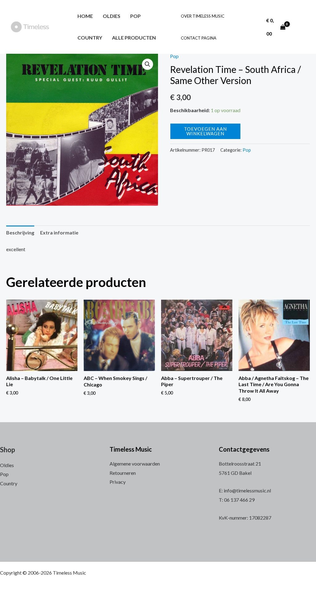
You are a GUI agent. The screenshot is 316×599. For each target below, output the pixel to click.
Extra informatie (59, 232)
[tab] (20, 233)
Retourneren (123, 473)
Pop (135, 16)
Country (89, 37)
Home (85, 16)
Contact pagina (198, 38)
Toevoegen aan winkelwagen (205, 131)
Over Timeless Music (202, 16)
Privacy (118, 482)
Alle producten (134, 37)
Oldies (111, 16)
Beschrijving (20, 232)
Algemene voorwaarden (135, 463)
